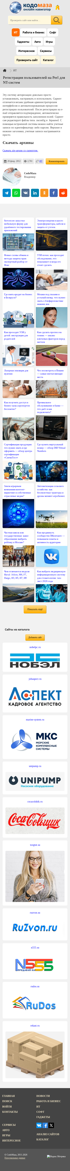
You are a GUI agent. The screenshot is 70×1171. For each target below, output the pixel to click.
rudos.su (35, 986)
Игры (49, 42)
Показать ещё (35, 609)
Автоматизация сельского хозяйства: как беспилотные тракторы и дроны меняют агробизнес (51, 491)
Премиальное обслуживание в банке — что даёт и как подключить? (50, 407)
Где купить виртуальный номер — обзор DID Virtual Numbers (51, 447)
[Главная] (7, 70)
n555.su (35, 947)
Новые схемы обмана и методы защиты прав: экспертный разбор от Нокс (16, 260)
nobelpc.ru (35, 647)
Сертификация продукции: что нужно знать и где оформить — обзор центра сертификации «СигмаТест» (18, 451)
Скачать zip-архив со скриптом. (20, 150)
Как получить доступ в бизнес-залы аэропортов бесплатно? (17, 405)
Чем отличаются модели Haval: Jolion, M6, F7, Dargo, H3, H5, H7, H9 (16, 574)
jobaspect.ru (35, 678)
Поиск (7, 1101)
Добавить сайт (35, 637)
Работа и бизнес (33, 32)
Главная (8, 1095)
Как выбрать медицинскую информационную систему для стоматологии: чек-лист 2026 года (51, 576)
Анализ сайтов (47, 1134)
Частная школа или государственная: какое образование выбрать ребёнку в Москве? (16, 537)
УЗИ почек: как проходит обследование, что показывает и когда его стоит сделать (50, 260)
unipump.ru (35, 766)
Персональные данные (14, 1158)
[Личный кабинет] (57, 7)
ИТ (15, 32)
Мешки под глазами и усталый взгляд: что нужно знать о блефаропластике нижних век (51, 299)
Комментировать (56, 161)
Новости (43, 1095)
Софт (52, 32)
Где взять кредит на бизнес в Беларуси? (18, 296)
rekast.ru (35, 1025)
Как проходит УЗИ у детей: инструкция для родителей (16, 335)
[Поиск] (56, 20)
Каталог (48, 60)
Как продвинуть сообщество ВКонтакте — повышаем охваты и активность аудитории (51, 537)
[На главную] (31, 7)
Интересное (26, 51)
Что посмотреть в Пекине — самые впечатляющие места (50, 373)
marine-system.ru (35, 719)
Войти (7, 1106)
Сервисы (46, 51)
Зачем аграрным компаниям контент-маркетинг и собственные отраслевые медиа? (17, 491)
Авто (37, 42)
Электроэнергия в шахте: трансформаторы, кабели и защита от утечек (51, 224)
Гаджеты (23, 42)
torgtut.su (35, 844)
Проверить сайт (27, 60)
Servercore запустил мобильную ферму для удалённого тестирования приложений (17, 225)
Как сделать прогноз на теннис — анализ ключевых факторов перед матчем (51, 337)
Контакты (10, 1111)
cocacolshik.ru (35, 801)
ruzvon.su (35, 912)
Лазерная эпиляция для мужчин (16, 372)
